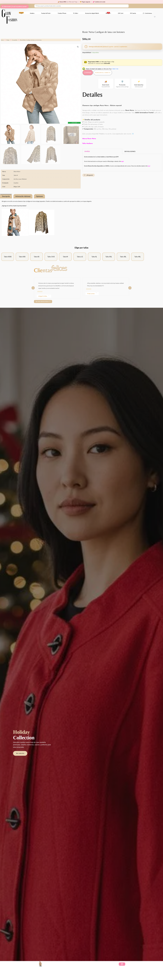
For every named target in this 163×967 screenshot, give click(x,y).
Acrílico (16, 179)
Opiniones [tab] (39, 196)
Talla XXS (22, 257)
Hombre (32, 13)
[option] (57, 287)
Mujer (7, 40)
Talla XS (36, 257)
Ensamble (14, 40)
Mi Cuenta (133, 13)
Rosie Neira (17, 171)
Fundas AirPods (45, 13)
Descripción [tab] (6, 196)
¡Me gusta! (89, 175)
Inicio (2, 40)
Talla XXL (108, 257)
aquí (149, 166)
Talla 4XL (137, 257)
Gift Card (120, 13)
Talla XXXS (7, 257)
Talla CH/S (51, 257)
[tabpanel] (122, 162)
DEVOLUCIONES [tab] (129, 151)
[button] (77, 46)
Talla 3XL (123, 257)
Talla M (16, 175)
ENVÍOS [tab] (87, 151)
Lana (19, 179)
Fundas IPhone (62, 13)
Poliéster (24, 179)
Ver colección (20, 753)
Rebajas (108, 13)
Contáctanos (148, 13)
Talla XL (94, 257)
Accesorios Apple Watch (92, 13)
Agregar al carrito (102, 72)
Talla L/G (80, 257)
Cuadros (16, 183)
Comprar (87, 72)
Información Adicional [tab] (22, 196)
